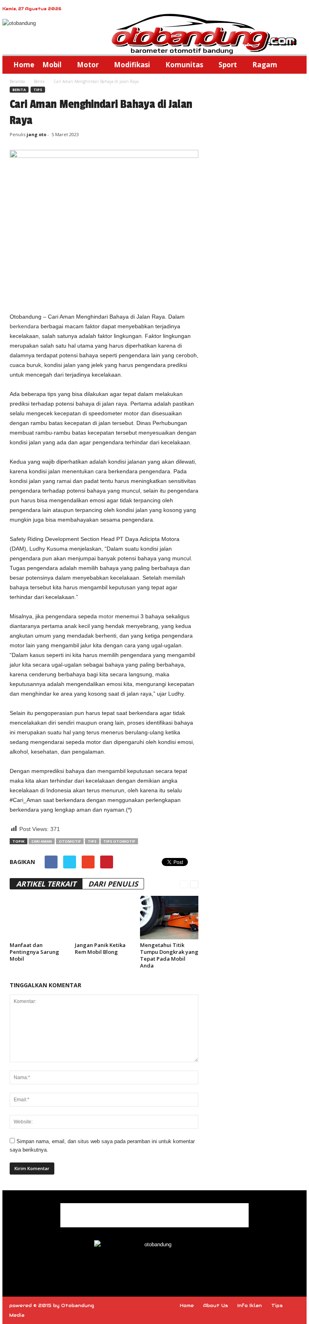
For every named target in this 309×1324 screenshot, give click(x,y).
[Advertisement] (104, 291)
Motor (88, 64)
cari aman (41, 841)
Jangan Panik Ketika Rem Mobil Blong (100, 948)
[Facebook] (137, 1267)
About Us (215, 1305)
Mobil (52, 64)
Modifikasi (132, 64)
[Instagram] (155, 1267)
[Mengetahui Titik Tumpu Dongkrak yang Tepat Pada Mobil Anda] (169, 917)
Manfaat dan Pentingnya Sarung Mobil (34, 951)
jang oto (36, 134)
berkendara (24, 326)
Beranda (17, 81)
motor (106, 616)
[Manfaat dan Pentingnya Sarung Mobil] (39, 917)
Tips (37, 89)
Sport (227, 64)
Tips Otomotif (119, 841)
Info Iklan (249, 1305)
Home (23, 64)
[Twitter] (173, 1267)
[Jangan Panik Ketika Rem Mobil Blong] (104, 917)
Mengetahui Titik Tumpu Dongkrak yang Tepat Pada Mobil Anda (169, 955)
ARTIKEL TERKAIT (46, 884)
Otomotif (70, 841)
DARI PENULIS (113, 884)
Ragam (264, 64)
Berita (39, 81)
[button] (294, 65)
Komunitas (184, 64)
